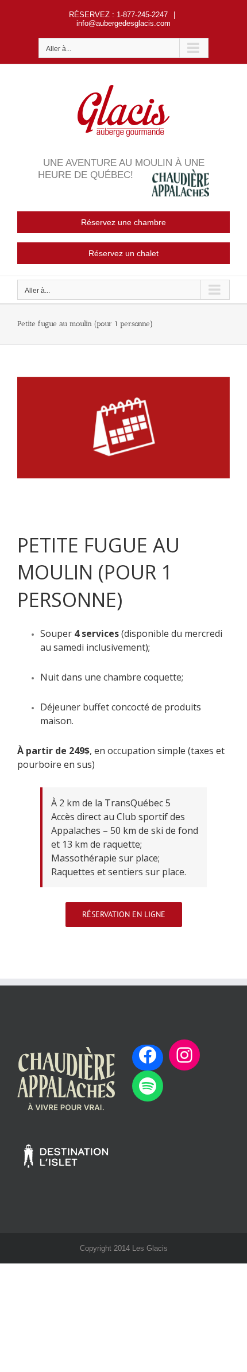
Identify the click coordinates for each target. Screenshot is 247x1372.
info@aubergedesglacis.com (123, 23)
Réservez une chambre (123, 222)
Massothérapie (85, 858)
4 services (96, 633)
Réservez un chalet (123, 253)
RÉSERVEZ (89, 14)
